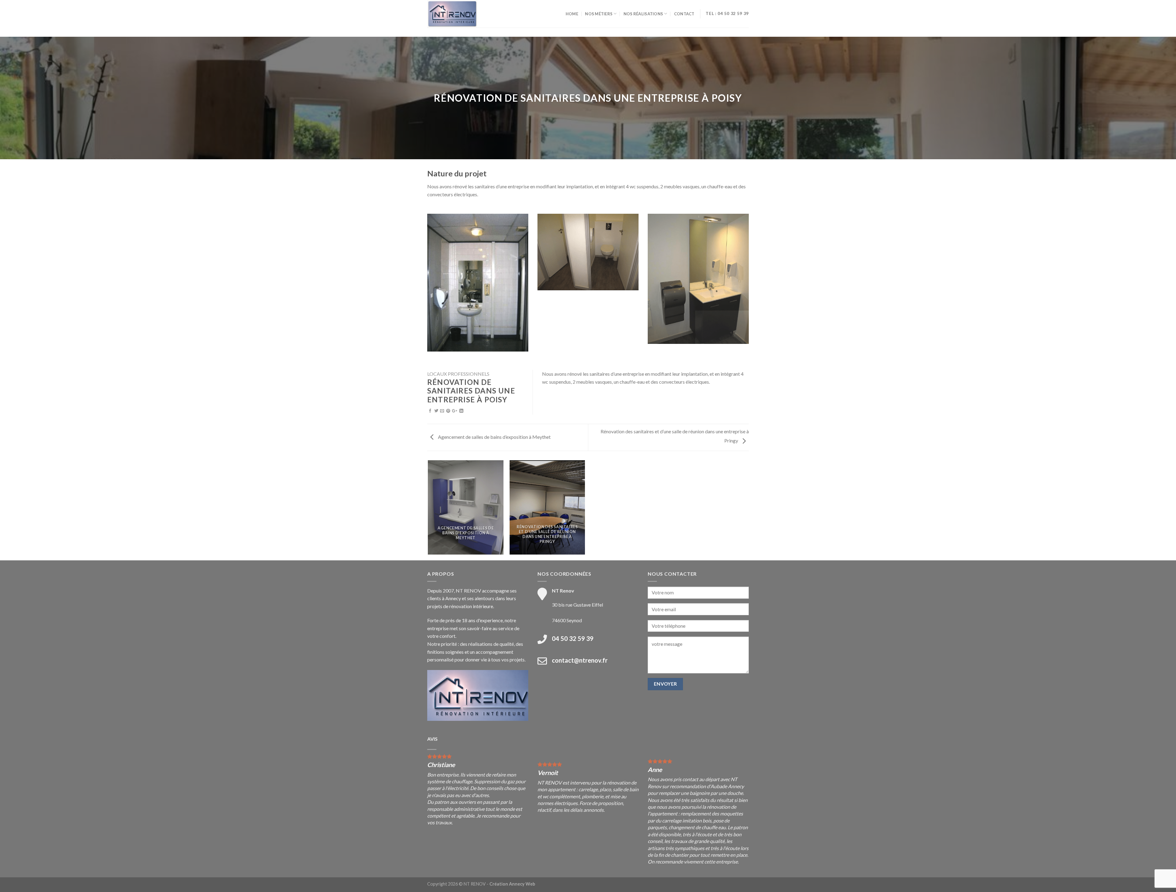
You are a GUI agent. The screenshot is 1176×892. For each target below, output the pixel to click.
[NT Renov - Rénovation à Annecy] (457, 14)
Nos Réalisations (643, 13)
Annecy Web (522, 883)
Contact (684, 13)
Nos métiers (598, 13)
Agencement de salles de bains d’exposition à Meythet (494, 437)
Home (572, 13)
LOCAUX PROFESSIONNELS (458, 374)
